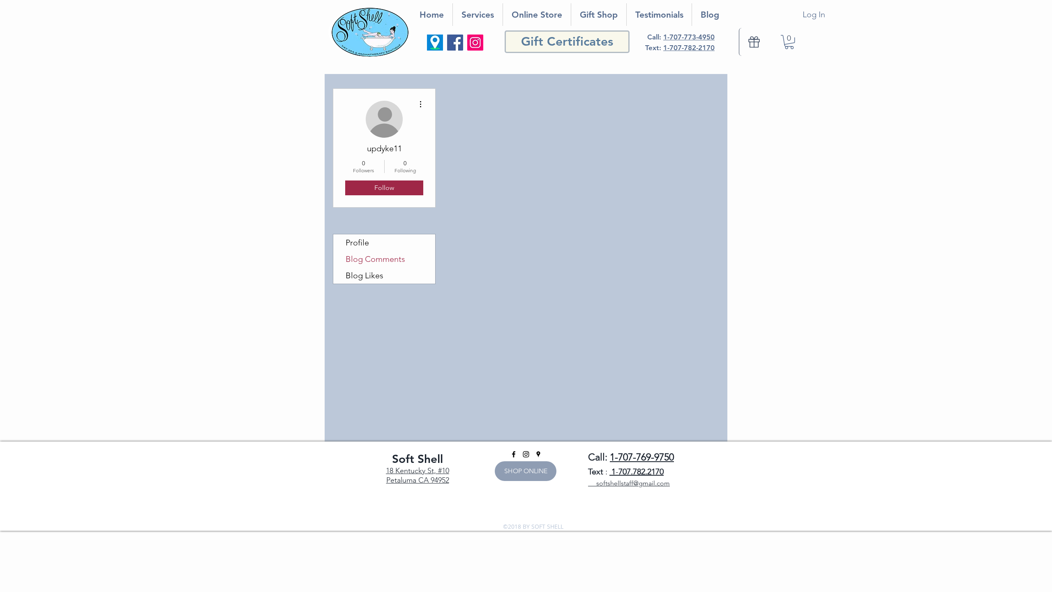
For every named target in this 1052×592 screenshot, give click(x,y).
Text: (680, 48)
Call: (681, 37)
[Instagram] (475, 43)
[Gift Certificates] (753, 42)
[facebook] (514, 454)
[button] (789, 42)
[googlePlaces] (538, 454)
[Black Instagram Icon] (526, 454)
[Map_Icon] (435, 43)
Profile (357, 242)
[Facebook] (455, 43)
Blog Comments (375, 259)
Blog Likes (364, 275)
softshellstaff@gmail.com (629, 483)
